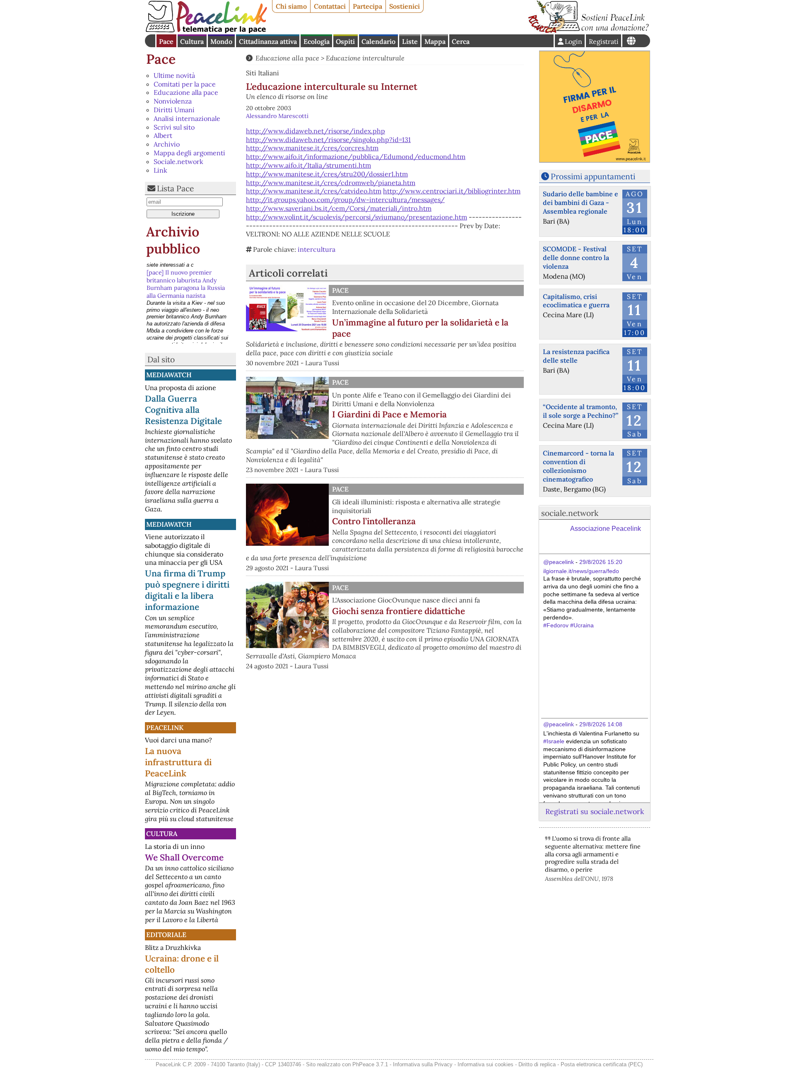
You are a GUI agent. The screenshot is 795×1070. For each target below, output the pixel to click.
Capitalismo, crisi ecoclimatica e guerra (576, 300)
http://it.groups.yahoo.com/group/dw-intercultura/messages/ (345, 199)
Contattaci (330, 6)
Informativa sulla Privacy (423, 1064)
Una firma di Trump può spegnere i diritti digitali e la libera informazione (187, 590)
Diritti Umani (174, 110)
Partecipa (367, 6)
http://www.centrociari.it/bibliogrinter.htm (451, 191)
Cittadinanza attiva (268, 41)
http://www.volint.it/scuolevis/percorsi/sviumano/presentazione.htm (356, 217)
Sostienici (404, 6)
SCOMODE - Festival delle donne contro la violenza (576, 257)
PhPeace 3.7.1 (370, 1064)
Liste (410, 41)
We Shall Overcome (184, 857)
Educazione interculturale (365, 58)
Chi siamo (291, 6)
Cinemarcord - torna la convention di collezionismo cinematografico (578, 466)
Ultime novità (174, 75)
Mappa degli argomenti (189, 153)
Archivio (167, 144)
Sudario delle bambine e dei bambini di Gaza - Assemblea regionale (580, 202)
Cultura (192, 41)
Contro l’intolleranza (374, 521)
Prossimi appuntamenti (593, 176)
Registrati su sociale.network (594, 811)
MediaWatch (169, 375)
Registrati (604, 41)
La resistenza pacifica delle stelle (576, 355)
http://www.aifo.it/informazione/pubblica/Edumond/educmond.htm (355, 156)
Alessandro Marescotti (277, 116)
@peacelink (558, 562)
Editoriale (166, 934)
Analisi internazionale (187, 118)
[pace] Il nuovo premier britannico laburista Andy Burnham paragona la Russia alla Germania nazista (186, 276)
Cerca (461, 41)
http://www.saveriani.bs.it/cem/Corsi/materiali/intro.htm (338, 208)
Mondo (221, 41)
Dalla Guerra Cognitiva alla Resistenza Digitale (183, 410)
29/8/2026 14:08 (600, 724)
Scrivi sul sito (174, 127)
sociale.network (569, 513)
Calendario (378, 41)
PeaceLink (164, 727)
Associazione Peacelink (605, 528)
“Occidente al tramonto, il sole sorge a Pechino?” (580, 410)
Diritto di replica (537, 1064)
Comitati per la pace (185, 84)
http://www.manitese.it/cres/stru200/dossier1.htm (327, 174)
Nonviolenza (173, 101)
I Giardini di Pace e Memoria (389, 414)
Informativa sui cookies (485, 1064)
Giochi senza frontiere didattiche (398, 611)
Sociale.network (178, 161)
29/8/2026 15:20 (600, 562)
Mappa (435, 41)
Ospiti (345, 41)
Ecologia (317, 41)
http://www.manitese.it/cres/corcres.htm (312, 148)
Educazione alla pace (186, 92)
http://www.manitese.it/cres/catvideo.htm (313, 191)
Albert (163, 135)
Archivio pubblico (173, 240)
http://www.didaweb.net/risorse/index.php (315, 131)
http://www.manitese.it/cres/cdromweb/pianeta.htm (330, 182)
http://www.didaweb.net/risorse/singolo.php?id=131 (328, 139)
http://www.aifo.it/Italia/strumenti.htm (308, 165)
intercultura (316, 249)
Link (160, 170)
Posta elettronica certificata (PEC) (602, 1064)
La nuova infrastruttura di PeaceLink (178, 762)
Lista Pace (175, 188)
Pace (166, 41)
